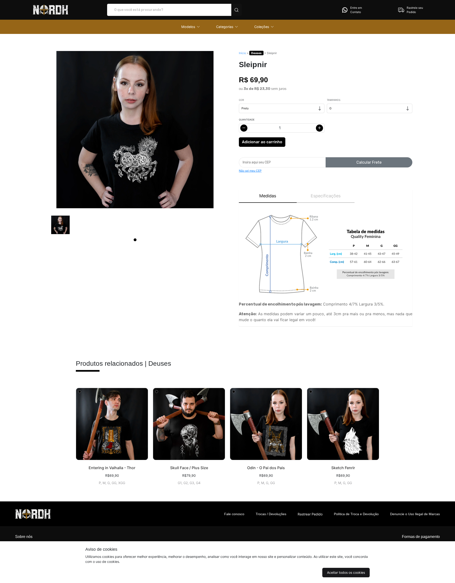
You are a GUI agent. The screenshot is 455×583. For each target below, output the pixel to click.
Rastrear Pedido (310, 514)
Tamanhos (333, 99)
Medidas (267, 195)
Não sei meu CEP (250, 170)
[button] (190, 26)
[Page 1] (135, 239)
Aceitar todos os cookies (346, 572)
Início (242, 53)
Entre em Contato (356, 10)
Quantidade (247, 119)
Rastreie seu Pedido (415, 10)
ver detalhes (112, 423)
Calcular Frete (369, 162)
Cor (241, 99)
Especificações (326, 195)
